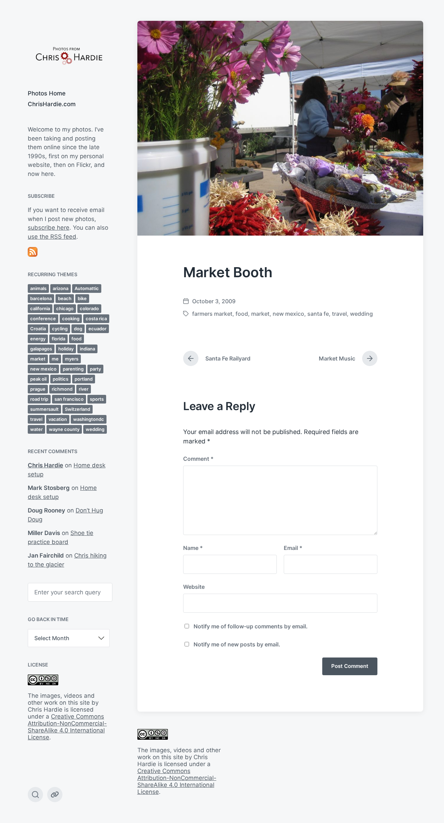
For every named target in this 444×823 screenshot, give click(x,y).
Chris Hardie (45, 465)
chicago (65, 308)
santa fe (318, 313)
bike (82, 298)
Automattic (87, 288)
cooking (70, 318)
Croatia (38, 328)
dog (78, 328)
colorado (89, 308)
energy (37, 338)
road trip (39, 399)
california (40, 308)
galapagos (41, 348)
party (95, 369)
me (55, 359)
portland (84, 379)
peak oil (38, 379)
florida (58, 338)
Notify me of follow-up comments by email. (251, 626)
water (36, 429)
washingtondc (88, 419)
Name (193, 547)
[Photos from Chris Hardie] (69, 55)
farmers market (212, 313)
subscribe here (48, 227)
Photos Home (47, 93)
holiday (66, 348)
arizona (60, 288)
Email (293, 547)
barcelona (41, 298)
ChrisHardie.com (52, 104)
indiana (87, 348)
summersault (44, 409)
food (76, 338)
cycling (60, 328)
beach (64, 298)
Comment (198, 458)
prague (37, 389)
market (37, 359)
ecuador (97, 328)
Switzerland (77, 409)
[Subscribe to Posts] (69, 252)
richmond (62, 389)
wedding (95, 429)
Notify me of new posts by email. (237, 644)
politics (60, 379)
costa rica (96, 318)
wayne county (64, 429)
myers (71, 359)
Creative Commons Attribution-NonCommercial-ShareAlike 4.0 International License (67, 727)
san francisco (69, 399)
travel (36, 419)
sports (97, 399)
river (83, 389)
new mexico (43, 369)
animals (38, 288)
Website (194, 586)
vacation (58, 419)
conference (43, 318)
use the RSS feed (52, 236)
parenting (73, 369)
